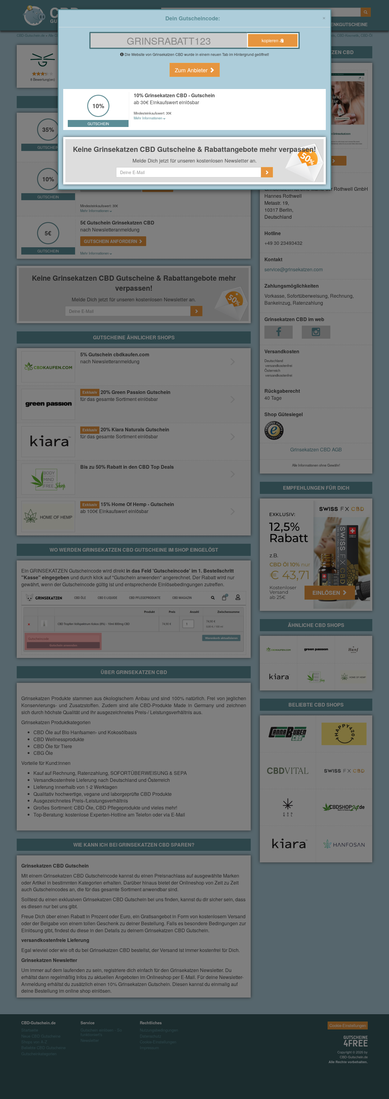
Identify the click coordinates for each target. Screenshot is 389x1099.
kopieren (271, 40)
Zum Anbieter (192, 70)
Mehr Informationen (148, 117)
